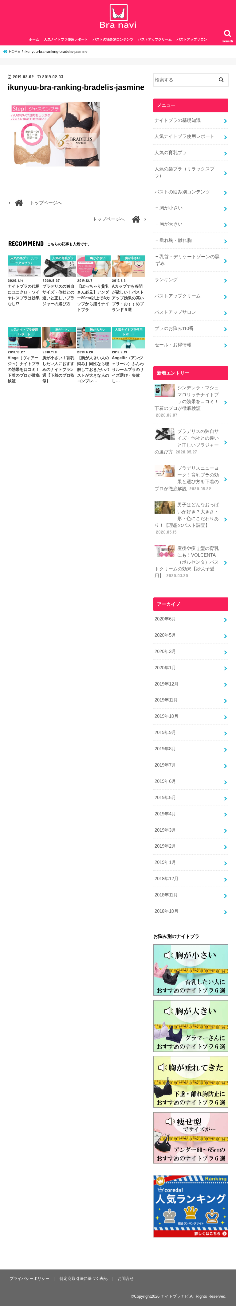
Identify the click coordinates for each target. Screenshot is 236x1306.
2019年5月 (165, 797)
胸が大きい (171, 224)
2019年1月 (165, 862)
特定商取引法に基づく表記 (84, 1278)
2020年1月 (165, 667)
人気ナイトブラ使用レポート (66, 39)
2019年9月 (165, 732)
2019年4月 (165, 813)
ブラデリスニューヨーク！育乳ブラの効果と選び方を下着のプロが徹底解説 (187, 478)
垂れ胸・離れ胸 (175, 240)
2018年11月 (166, 894)
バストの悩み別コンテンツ (113, 39)
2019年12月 (167, 684)
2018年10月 (167, 911)
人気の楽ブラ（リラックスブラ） (184, 172)
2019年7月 (165, 765)
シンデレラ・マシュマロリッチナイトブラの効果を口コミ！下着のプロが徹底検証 (187, 401)
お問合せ (126, 1278)
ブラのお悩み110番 (174, 328)
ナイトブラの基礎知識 (178, 120)
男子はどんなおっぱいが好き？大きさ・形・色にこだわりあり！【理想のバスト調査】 (187, 518)
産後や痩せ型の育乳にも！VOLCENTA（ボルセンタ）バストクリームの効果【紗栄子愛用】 (187, 562)
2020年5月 (165, 635)
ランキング (166, 279)
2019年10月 (167, 716)
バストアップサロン (192, 39)
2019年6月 (165, 781)
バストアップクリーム (155, 39)
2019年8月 (165, 748)
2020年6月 (165, 618)
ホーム (34, 39)
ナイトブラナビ (175, 1296)
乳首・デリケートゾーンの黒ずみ (187, 260)
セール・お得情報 (173, 344)
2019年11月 (166, 700)
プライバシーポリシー (29, 1278)
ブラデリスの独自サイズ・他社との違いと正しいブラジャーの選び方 (187, 441)
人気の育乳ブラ (171, 152)
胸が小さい (171, 207)
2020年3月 (165, 651)
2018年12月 (167, 878)
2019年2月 (165, 846)
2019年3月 (165, 830)
